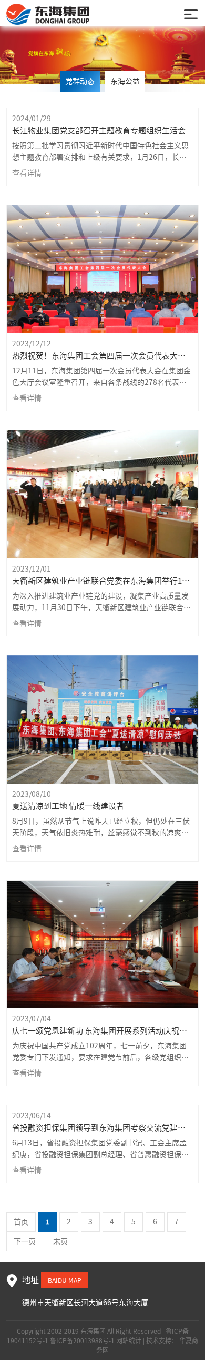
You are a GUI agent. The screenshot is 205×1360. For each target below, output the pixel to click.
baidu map (64, 1280)
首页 (21, 1222)
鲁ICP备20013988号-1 (82, 1340)
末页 (60, 1241)
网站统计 (128, 1340)
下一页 (25, 1241)
